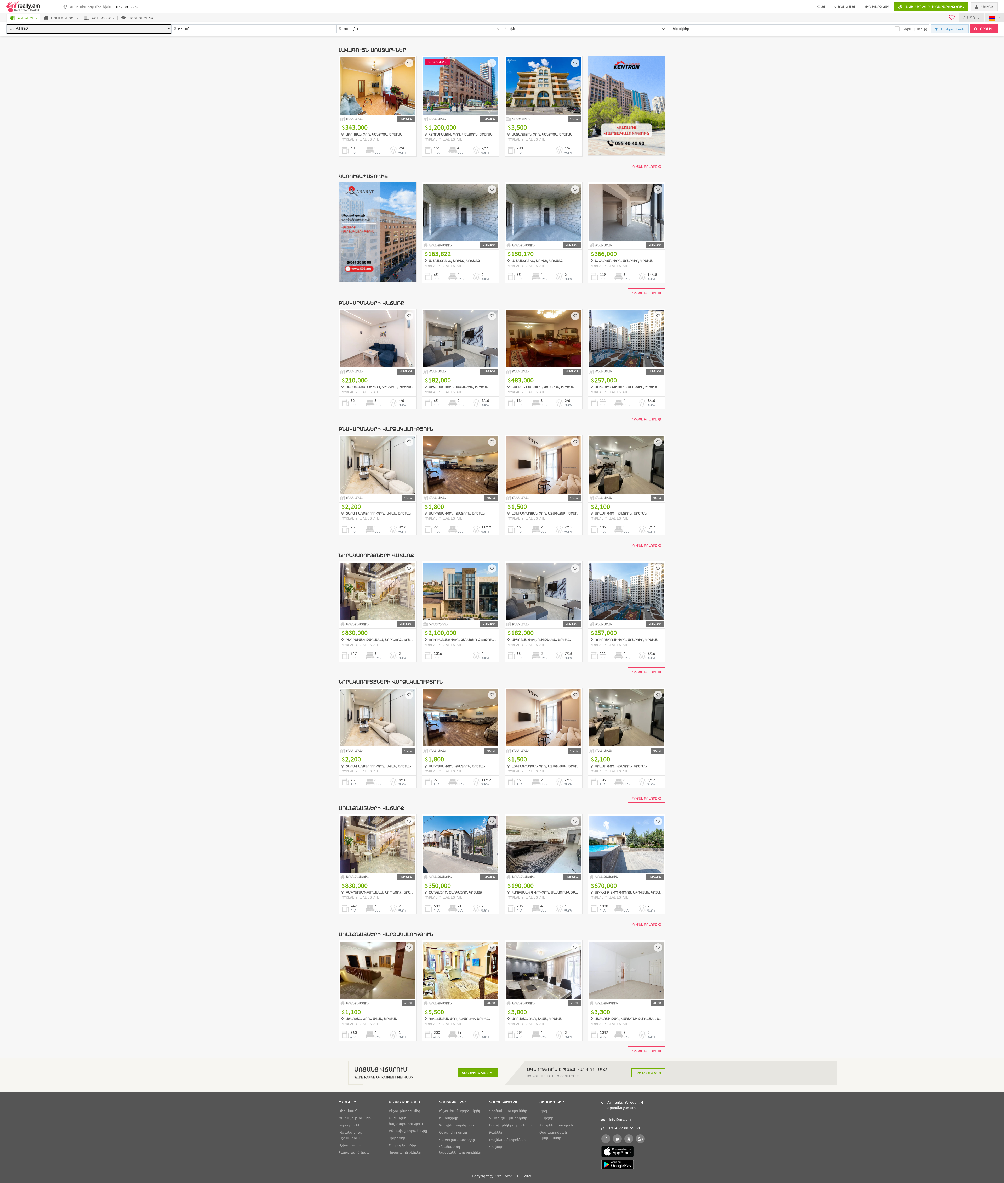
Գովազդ (496, 1147)
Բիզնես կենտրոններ (507, 1139)
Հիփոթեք (397, 1138)
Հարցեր (546, 1118)
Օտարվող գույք (453, 1132)
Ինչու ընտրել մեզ (404, 1111)
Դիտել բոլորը (645, 166)
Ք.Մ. (353, 152)
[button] (89, 29)
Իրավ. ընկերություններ (510, 1125)
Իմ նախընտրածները (408, 1131)
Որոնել (986, 29)
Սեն (377, 152)
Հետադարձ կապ (876, 7)
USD (971, 17)
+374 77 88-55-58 (624, 1128)
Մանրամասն (952, 29)
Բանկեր (496, 1132)
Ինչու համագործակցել (459, 1111)
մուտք (986, 7)
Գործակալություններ (508, 1111)
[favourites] (952, 18)
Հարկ (402, 152)
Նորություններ (351, 1125)
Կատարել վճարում (478, 1073)
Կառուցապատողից (457, 1139)
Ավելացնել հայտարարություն (934, 7)
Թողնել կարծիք (402, 1145)
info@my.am (620, 1119)
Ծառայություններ (355, 1118)
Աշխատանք (350, 1145)
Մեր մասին (348, 1111)
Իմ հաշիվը (448, 1118)
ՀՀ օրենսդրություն (556, 1125)
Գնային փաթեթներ (456, 1125)
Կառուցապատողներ (508, 1118)
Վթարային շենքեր (405, 1152)
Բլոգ (543, 1111)
